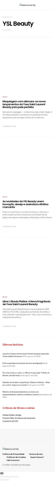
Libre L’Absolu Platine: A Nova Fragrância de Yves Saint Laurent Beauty (26, 303)
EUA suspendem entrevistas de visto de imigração (23, 363)
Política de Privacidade (13, 454)
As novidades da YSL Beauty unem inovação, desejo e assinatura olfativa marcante (25, 204)
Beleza (5, 97)
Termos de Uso (36, 454)
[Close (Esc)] (2, 477)
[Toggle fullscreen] (11, 477)
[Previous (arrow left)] (2, 480)
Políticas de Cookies (16, 457)
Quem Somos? (37, 457)
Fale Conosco (13, 460)
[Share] (7, 477)
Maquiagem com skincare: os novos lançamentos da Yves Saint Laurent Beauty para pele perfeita (24, 104)
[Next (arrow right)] (7, 480)
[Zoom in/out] (16, 477)
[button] (51, 5)
